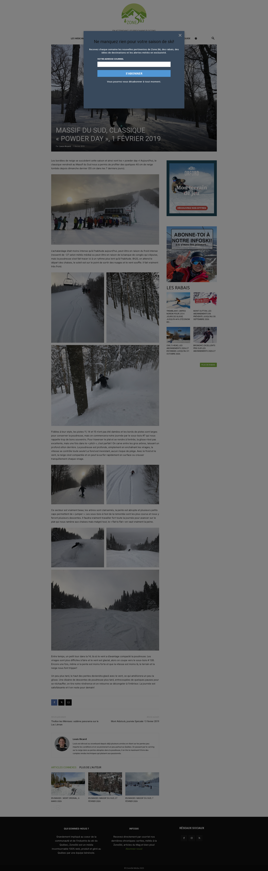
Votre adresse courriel (110, 58)
